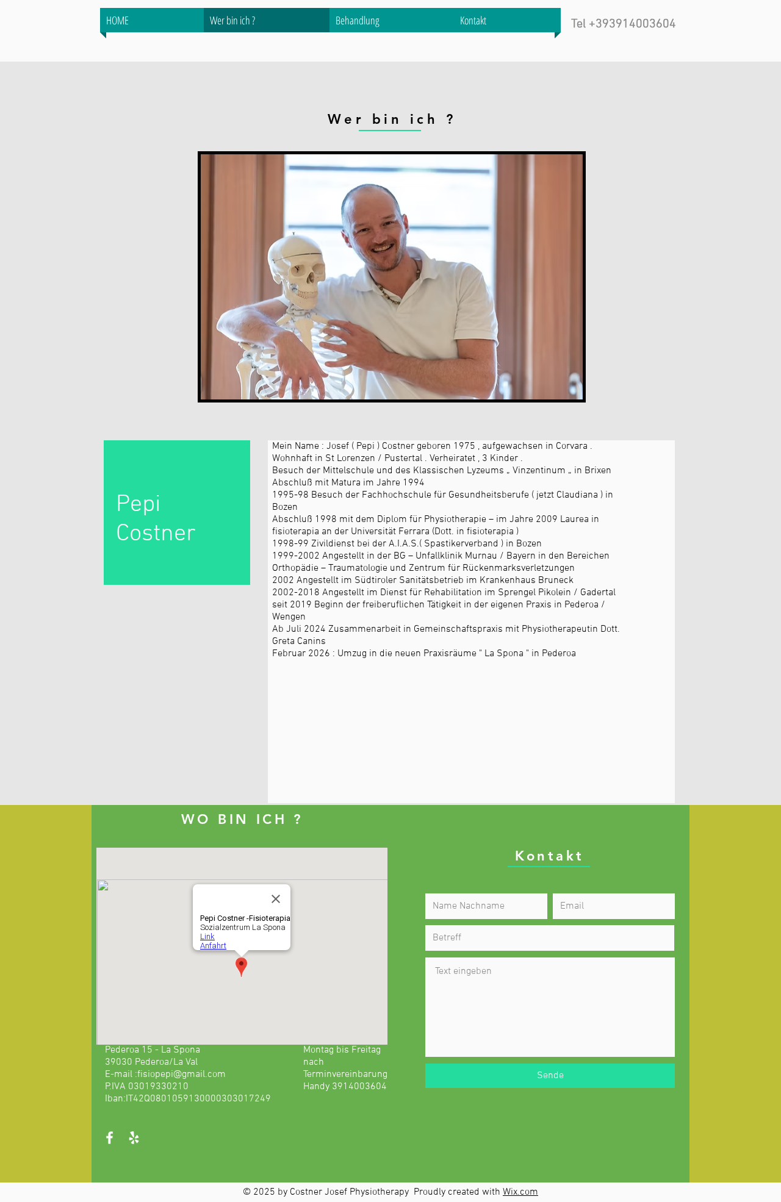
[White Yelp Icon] (134, 1137)
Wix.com (520, 1192)
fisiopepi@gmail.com (181, 1074)
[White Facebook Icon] (109, 1137)
